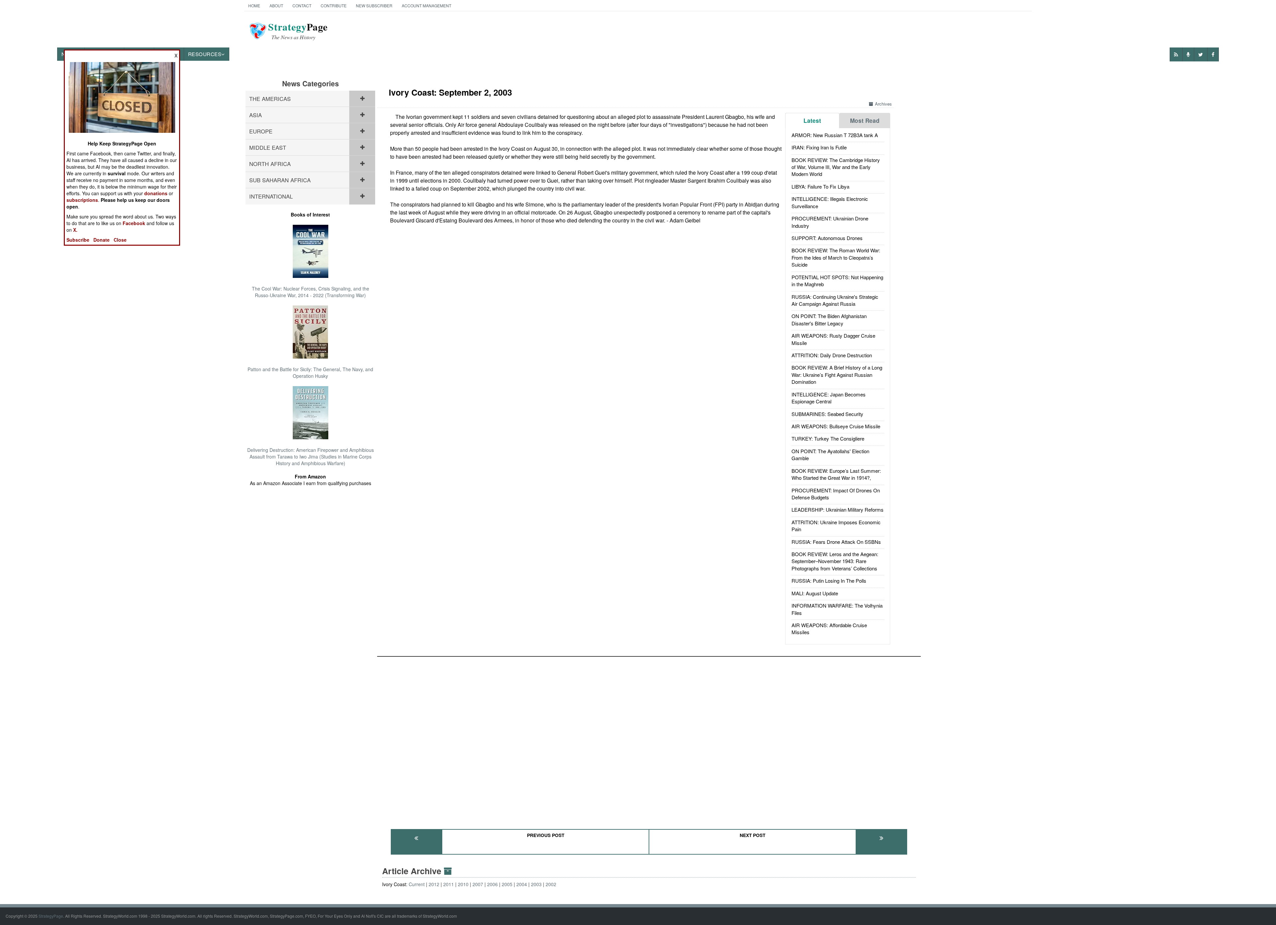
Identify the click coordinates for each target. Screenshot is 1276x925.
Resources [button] (205, 53)
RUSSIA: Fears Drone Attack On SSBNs (836, 541)
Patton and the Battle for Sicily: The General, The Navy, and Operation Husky (310, 372)
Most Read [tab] (865, 121)
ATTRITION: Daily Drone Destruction (832, 355)
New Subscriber (374, 5)
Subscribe (77, 239)
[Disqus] (649, 740)
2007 (478, 884)
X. (75, 229)
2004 (521, 884)
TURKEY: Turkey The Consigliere (828, 438)
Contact (301, 5)
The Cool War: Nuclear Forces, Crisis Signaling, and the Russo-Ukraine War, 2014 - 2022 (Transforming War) (310, 291)
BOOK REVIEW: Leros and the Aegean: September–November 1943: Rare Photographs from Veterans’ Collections (835, 561)
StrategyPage (51, 916)
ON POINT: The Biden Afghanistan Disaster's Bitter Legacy (829, 319)
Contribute (334, 5)
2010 (463, 884)
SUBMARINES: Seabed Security (827, 413)
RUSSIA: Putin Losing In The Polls (829, 580)
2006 (492, 884)
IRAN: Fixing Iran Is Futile (819, 147)
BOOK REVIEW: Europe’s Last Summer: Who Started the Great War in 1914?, (836, 474)
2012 (434, 884)
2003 (536, 884)
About (276, 5)
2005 (507, 884)
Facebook (134, 223)
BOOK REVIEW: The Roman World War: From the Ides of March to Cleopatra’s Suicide (836, 257)
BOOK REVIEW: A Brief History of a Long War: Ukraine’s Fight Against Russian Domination (837, 374)
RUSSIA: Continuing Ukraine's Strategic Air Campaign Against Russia (835, 300)
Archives (883, 104)
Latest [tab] (812, 121)
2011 (448, 884)
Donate (101, 239)
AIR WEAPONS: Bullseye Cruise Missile (836, 426)
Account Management (426, 5)
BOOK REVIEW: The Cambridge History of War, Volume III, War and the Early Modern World (836, 167)
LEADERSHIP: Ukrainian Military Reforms (838, 509)
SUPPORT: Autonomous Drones (827, 237)
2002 (551, 884)
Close (120, 239)
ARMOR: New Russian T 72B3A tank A (835, 134)
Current (417, 884)
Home (254, 5)
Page (298, 31)
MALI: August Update (815, 593)
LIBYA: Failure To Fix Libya (820, 186)
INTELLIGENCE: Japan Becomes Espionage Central (829, 398)
